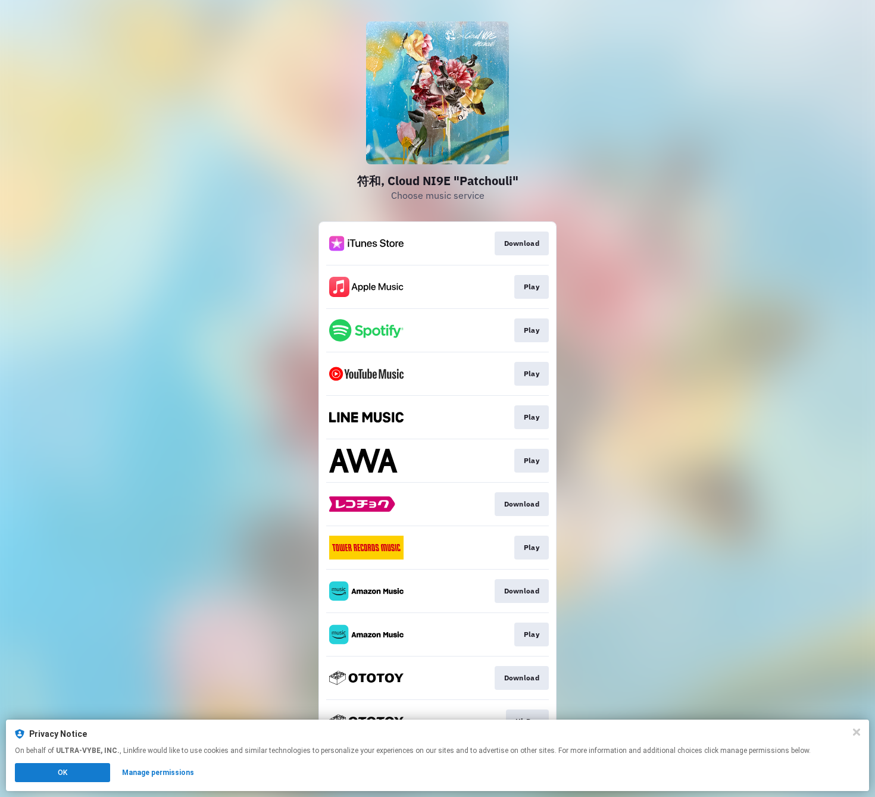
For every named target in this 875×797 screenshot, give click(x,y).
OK (62, 772)
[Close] (856, 732)
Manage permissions (158, 772)
